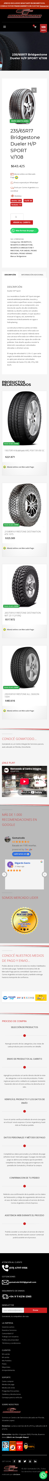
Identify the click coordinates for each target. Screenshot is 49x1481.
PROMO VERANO (25, 253)
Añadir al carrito (21, 222)
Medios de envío (8, 1387)
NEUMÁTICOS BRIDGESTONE (21, 245)
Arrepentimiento (8, 1370)
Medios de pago (8, 1384)
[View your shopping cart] (35, 27)
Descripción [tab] (10, 274)
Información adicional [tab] (32, 274)
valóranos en (20, 853)
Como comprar (8, 1381)
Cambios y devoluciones (11, 1394)
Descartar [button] (44, 6)
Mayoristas (6, 1367)
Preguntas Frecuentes (10, 1391)
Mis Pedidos (6, 1360)
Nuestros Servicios (9, 1330)
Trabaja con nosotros (10, 1336)
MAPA (43, 28)
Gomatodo (18, 837)
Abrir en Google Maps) (18, 1437)
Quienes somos (8, 1327)
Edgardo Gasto (22, 863)
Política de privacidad (10, 1340)
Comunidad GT (8, 1333)
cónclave (16, 1474)
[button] (34, 90)
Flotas (4, 1364)
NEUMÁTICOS (26, 242)
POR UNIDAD (25, 250)
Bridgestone (21, 256)
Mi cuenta (6, 1354)
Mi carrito (5, 1357)
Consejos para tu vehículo (12, 1397)
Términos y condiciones (11, 1343)
